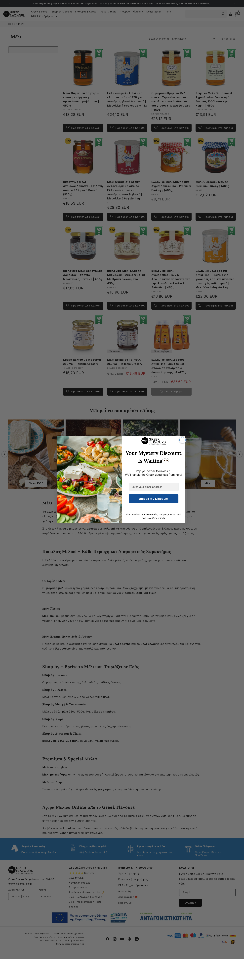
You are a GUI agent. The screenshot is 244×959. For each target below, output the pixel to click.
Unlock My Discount (153, 498)
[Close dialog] (182, 440)
